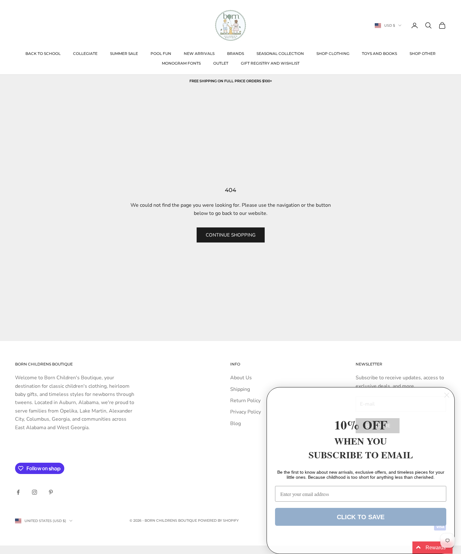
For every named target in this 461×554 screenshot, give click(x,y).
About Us (241, 377)
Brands (235, 53)
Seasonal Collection (280, 53)
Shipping (240, 389)
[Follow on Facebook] (18, 492)
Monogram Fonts (181, 63)
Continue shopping (231, 235)
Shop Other (423, 53)
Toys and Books (379, 53)
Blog (235, 423)
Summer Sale (124, 53)
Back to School (43, 53)
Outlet (220, 63)
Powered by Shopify (218, 520)
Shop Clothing (332, 53)
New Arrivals (199, 53)
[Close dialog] (446, 395)
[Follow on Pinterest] (51, 492)
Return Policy (245, 400)
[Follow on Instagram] (34, 492)
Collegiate (85, 53)
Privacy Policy (245, 411)
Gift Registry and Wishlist (270, 63)
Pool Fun (161, 53)
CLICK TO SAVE (360, 517)
